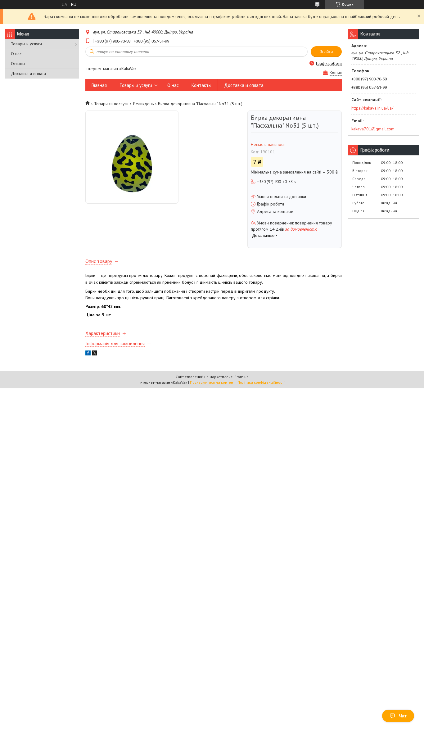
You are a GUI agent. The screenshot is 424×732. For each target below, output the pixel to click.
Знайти (326, 51)
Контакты (201, 85)
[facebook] (88, 354)
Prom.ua (241, 376)
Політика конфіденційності (261, 382)
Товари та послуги (111, 103)
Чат (403, 715)
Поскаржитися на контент (212, 382)
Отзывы (18, 63)
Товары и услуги (26, 44)
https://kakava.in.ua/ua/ (372, 108)
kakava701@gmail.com (373, 129)
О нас (16, 53)
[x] (94, 354)
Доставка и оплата (28, 73)
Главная (99, 85)
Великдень (143, 103)
